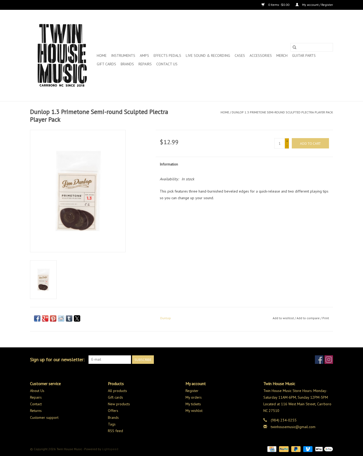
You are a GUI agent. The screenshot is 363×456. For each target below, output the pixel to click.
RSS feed (115, 430)
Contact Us (167, 64)
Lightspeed (110, 449)
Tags (112, 424)
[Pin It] (53, 318)
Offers (113, 410)
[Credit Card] (271, 449)
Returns (36, 410)
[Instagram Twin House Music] (328, 359)
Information (169, 164)
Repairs (145, 64)
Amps (144, 55)
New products (119, 404)
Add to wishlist (284, 318)
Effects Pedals (167, 55)
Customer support (44, 417)
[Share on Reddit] (61, 318)
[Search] (294, 47)
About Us (37, 390)
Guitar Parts (304, 55)
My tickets (193, 404)
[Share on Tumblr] (69, 318)
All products (117, 390)
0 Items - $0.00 (278, 5)
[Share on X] (77, 318)
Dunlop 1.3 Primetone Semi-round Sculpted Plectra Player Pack (282, 112)
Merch (282, 55)
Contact (36, 404)
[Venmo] (307, 449)
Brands (127, 64)
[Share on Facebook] (37, 318)
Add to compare (308, 318)
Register (192, 390)
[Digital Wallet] (323, 449)
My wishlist (193, 410)
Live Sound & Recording (208, 55)
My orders (193, 397)
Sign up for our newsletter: (57, 359)
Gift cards (106, 64)
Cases (240, 55)
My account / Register (317, 5)
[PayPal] (283, 449)
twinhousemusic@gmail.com (293, 426)
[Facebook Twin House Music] (319, 359)
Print (325, 318)
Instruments (123, 55)
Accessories (261, 55)
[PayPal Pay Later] (295, 449)
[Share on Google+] (45, 318)
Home (102, 55)
